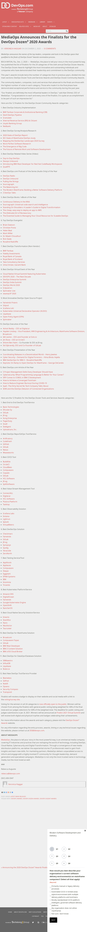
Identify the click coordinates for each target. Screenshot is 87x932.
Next (53, 920)
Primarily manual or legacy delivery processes (65, 887)
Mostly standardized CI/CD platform (66, 900)
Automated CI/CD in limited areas (65, 892)
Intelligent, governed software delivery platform (67, 903)
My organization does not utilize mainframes (64, 909)
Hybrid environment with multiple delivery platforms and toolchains (65, 895)
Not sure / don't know (60, 914)
